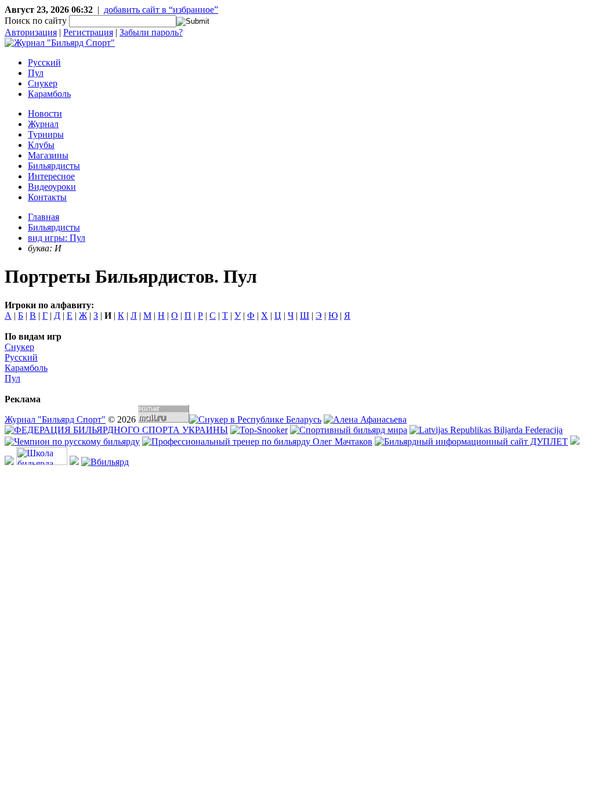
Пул (36, 73)
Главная (43, 217)
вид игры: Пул (56, 238)
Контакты (47, 197)
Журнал (43, 124)
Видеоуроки (52, 187)
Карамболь (49, 94)
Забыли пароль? (151, 32)
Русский (44, 62)
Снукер (42, 83)
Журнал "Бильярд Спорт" (55, 419)
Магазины (48, 155)
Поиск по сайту (36, 21)
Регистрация (88, 32)
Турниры (46, 134)
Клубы (41, 145)
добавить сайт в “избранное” (161, 10)
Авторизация (31, 32)
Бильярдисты (54, 166)
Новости (45, 113)
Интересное (51, 176)
